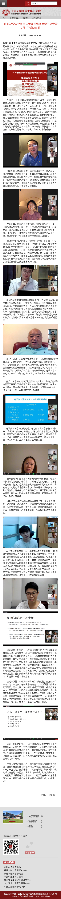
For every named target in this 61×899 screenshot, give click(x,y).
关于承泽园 (34, 816)
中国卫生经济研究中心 (14, 886)
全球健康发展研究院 (13, 876)
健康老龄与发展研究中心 (15, 870)
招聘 (30, 826)
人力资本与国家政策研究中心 (17, 883)
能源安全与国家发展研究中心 (17, 880)
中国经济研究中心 (12, 867)
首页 (4, 17)
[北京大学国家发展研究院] (21, 12)
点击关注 (29, 852)
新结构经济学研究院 (13, 873)
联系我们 (32, 821)
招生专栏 (25, 17)
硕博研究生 (14, 17)
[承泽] (13, 816)
